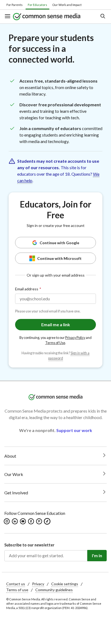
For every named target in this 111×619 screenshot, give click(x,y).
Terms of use (17, 589)
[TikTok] (47, 521)
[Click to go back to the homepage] (51, 16)
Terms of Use (55, 343)
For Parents (14, 4)
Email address (26, 289)
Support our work (74, 430)
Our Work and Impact (67, 4)
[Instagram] (7, 521)
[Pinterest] (39, 521)
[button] (8, 16)
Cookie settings (64, 583)
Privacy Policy (75, 338)
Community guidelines (54, 589)
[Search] (102, 16)
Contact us (15, 583)
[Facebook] (31, 521)
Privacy (38, 583)
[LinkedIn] (15, 521)
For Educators (37, 4)
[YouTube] (23, 521)
